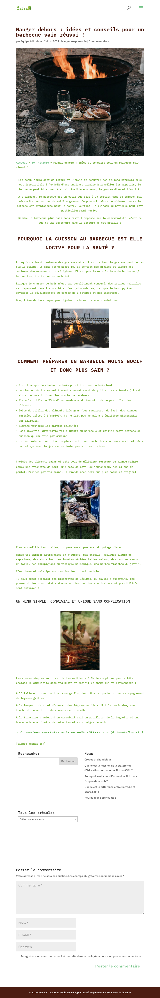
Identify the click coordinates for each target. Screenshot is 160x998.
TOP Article (40, 162)
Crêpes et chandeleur (97, 759)
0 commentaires (99, 41)
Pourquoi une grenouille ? (100, 797)
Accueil (21, 162)
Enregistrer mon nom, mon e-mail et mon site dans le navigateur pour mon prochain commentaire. (81, 956)
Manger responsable (74, 41)
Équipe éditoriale (31, 41)
